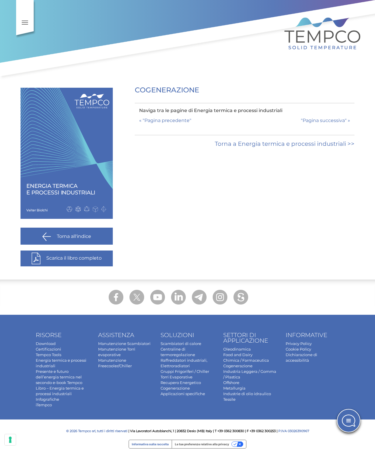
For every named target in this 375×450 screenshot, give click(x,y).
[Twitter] (136, 297)
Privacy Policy (299, 343)
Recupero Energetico (181, 382)
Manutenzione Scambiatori (124, 343)
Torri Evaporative (176, 377)
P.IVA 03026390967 (293, 431)
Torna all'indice (74, 236)
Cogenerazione (175, 388)
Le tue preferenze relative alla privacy (202, 444)
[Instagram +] (220, 297)
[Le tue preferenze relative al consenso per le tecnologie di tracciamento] (10, 439)
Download (46, 343)
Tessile (229, 399)
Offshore (231, 382)
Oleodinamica (237, 349)
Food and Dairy (238, 354)
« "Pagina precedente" (165, 120)
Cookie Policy (298, 349)
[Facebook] (116, 297)
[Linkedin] (178, 297)
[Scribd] (240, 297)
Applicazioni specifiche (183, 393)
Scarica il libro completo (74, 258)
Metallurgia (234, 388)
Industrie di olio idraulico (247, 393)
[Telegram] (199, 297)
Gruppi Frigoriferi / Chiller (185, 371)
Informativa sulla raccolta (150, 444)
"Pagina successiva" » (325, 120)
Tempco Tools (48, 354)
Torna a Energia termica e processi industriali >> (284, 143)
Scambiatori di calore (181, 343)
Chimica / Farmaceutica (246, 360)
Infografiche (47, 399)
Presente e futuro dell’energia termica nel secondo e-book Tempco (59, 377)
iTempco (44, 404)
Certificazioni (48, 349)
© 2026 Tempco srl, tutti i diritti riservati (96, 431)
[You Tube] (157, 297)
